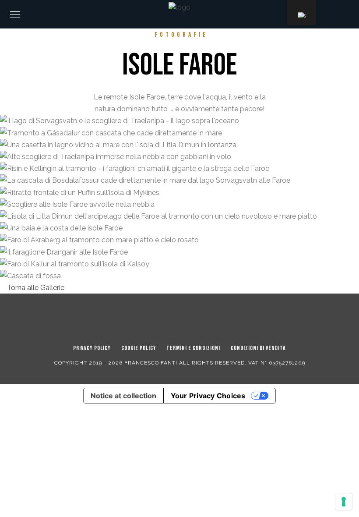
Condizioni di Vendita (258, 348)
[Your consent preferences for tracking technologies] (343, 501)
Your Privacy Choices (208, 395)
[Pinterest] (174, 317)
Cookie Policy (138, 348)
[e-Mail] (208, 317)
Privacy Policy (92, 348)
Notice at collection (123, 395)
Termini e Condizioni (193, 348)
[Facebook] (157, 317)
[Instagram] (191, 317)
